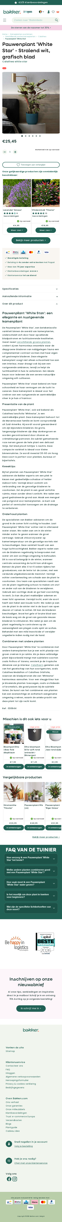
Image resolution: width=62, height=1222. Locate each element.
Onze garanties (14, 1105)
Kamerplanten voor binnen (21, 34)
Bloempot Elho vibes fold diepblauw (11, 749)
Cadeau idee (13, 1131)
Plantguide (11, 1127)
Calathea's (37, 665)
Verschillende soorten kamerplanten (20, 36)
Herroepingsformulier (17, 1080)
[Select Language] (41, 13)
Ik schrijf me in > (31, 1008)
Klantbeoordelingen (16, 1113)
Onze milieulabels (15, 1109)
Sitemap (10, 1051)
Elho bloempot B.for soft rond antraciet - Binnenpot (32, 751)
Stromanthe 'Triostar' (10, 806)
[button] (3, 20)
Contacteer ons (14, 1065)
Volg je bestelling (23, 1146)
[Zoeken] (56, 20)
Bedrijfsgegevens (15, 1087)
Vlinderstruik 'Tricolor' (43, 210)
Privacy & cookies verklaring (21, 1083)
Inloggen (10, 1073)
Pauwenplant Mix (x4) (34, 806)
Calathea (42, 36)
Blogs (8, 1123)
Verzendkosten (14, 1120)
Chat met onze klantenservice (31, 1163)
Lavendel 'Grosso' (12, 210)
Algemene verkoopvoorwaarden (23, 1076)
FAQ (8, 1069)
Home (4, 34)
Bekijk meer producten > (31, 240)
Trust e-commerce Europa (21, 1116)
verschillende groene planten (33, 342)
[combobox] (36, 20)
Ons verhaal (12, 1102)
